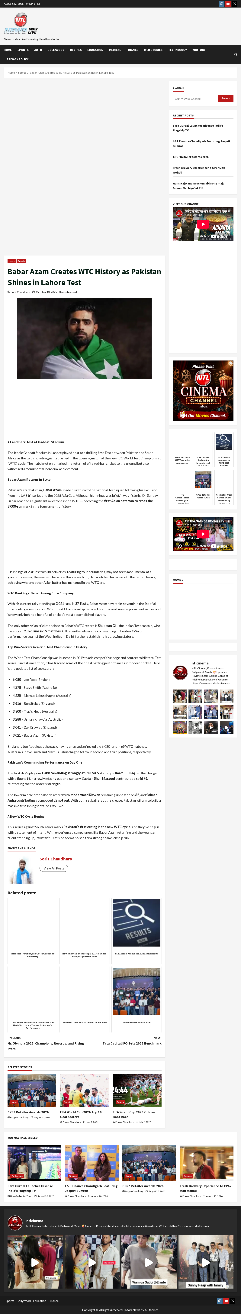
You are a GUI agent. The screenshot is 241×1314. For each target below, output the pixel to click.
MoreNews (132, 1310)
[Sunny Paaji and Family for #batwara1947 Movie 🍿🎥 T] (226, 696)
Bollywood (56, 50)
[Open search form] (235, 54)
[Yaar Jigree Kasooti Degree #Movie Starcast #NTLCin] (211, 728)
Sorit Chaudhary (20, 292)
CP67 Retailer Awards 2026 (28, 1112)
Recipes (76, 50)
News (11, 261)
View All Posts (53, 868)
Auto (38, 50)
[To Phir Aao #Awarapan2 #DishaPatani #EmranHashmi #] (226, 712)
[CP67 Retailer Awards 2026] (32, 1090)
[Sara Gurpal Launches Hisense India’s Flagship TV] (34, 1163)
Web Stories (153, 50)
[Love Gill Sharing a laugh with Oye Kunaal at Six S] (195, 696)
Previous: (46, 1043)
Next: (132, 1040)
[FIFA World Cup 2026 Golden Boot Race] (137, 1090)
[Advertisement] (84, 109)
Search (178, 88)
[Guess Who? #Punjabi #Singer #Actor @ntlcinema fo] (180, 696)
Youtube (199, 50)
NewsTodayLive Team (21, 1196)
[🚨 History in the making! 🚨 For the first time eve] (180, 728)
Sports (23, 50)
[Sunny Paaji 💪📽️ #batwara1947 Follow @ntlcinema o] (195, 712)
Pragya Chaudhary (19, 1117)
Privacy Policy (17, 59)
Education (95, 50)
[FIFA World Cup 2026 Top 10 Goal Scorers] (84, 1090)
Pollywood (17, 1176)
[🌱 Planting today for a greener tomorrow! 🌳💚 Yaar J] (195, 728)
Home (8, 50)
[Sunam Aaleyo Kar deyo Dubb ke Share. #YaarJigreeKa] (226, 728)
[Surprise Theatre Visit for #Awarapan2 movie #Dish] (211, 712)
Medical (115, 50)
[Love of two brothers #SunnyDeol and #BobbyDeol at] (180, 712)
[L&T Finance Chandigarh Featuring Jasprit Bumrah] (92, 1163)
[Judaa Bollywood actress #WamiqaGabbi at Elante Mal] (211, 696)
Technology (177, 50)
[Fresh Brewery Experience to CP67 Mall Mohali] (206, 1163)
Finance (132, 50)
